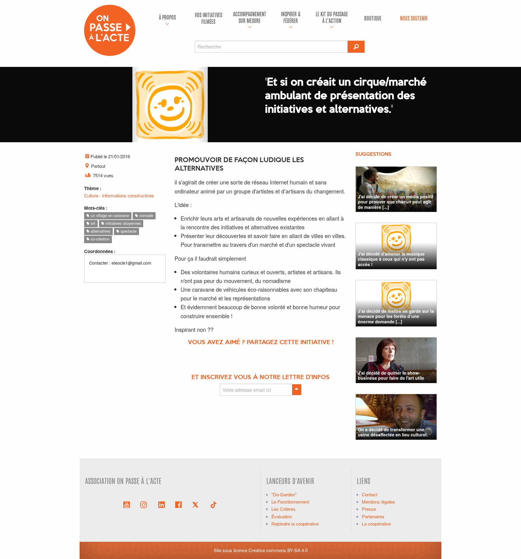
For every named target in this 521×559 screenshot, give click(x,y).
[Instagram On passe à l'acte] (145, 504)
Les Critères (283, 509)
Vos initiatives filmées (208, 17)
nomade (145, 215)
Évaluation (281, 516)
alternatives (100, 231)
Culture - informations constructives (119, 195)
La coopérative (376, 523)
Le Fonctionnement (290, 501)
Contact (369, 494)
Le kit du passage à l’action (332, 17)
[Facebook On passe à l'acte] (178, 504)
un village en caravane (109, 215)
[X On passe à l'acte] (197, 504)
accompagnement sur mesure (249, 17)
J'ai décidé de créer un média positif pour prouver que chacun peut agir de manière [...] (395, 201)
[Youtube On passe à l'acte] (126, 504)
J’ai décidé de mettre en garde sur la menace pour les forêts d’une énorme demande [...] (396, 316)
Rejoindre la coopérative (295, 523)
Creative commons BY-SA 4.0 (278, 550)
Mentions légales (378, 501)
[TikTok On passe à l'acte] (213, 504)
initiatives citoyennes (122, 223)
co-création (99, 239)
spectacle (128, 231)
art (92, 223)
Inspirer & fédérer (290, 17)
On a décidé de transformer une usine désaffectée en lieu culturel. (393, 432)
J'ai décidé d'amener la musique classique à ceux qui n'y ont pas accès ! (391, 259)
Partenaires (373, 516)
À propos (167, 17)
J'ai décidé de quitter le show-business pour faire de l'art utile (391, 375)
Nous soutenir (414, 18)
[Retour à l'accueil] (109, 30)
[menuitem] (167, 18)
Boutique (372, 18)
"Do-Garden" (283, 494)
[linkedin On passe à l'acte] (161, 504)
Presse (369, 509)
